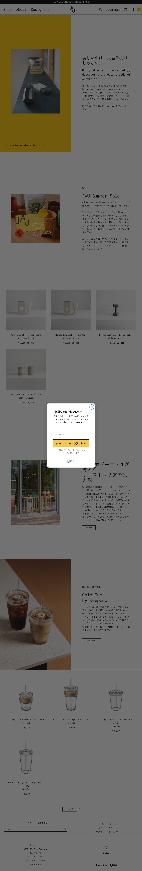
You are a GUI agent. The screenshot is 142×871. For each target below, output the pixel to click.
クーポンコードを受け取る (71, 443)
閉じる (71, 461)
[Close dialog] (91, 407)
